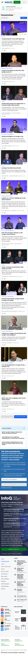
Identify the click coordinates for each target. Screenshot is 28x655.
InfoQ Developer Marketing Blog (5, 585)
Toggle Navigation (2, 2)
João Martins (5, 276)
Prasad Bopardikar (6, 113)
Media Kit (3, 581)
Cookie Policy (22, 652)
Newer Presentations (8, 416)
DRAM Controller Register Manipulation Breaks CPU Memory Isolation (12, 432)
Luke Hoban (4, 48)
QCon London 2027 (22, 599)
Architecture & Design (7, 68)
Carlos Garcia (17, 243)
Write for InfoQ (5, 571)
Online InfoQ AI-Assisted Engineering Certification (21, 583)
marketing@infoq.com (19, 645)
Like (5, 50)
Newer (5, 17)
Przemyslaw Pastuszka (7, 243)
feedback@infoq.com (5, 640)
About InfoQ (4, 576)
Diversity (3, 588)
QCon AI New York (21, 596)
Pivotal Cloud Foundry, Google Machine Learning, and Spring (13, 299)
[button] (14, 484)
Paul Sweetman (5, 210)
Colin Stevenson (16, 113)
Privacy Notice (4, 652)
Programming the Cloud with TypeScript (13, 39)
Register (17, 2)
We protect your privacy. (6, 487)
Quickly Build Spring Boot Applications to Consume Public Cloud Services (13, 104)
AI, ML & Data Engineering (7, 134)
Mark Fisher (12, 276)
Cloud (3, 36)
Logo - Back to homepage (9, 2)
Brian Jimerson (5, 311)
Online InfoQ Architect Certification (20, 569)
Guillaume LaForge (6, 145)
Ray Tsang (4, 81)
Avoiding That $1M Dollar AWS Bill (11, 168)
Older (23, 17)
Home (2, 559)
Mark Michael (5, 175)
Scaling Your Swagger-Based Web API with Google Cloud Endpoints (14, 334)
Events (3, 569)
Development (6, 428)
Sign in (24, 2)
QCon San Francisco (19, 590)
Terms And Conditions (13, 652)
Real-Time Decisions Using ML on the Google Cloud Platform (12, 233)
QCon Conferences (5, 566)
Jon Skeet (4, 409)
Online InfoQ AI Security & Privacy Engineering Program (21, 562)
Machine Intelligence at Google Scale (12, 136)
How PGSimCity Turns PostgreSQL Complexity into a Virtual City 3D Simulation (13, 437)
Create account (5, 561)
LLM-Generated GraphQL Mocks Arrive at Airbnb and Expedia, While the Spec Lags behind (12, 443)
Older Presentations (20, 416)
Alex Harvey (13, 210)
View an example (14, 459)
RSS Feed (15, 14)
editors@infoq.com (5, 645)
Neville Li (4, 376)
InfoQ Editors (4, 574)
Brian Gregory (13, 311)
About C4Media (5, 578)
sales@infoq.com (18, 640)
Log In (2, 564)
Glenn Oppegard (13, 175)
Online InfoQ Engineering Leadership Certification (20, 576)
